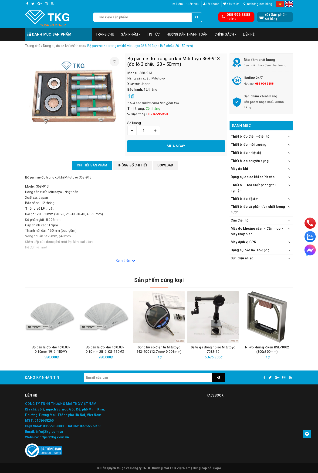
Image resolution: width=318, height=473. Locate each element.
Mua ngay (59, 357)
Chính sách (225, 34)
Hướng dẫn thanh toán (187, 34)
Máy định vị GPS (243, 242)
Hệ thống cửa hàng (258, 4)
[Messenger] (310, 250)
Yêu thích (233, 4)
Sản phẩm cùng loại (159, 280)
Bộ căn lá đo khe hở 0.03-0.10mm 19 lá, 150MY (51, 349)
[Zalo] (310, 236)
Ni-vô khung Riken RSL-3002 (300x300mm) (267, 349)
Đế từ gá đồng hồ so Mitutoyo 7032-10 (213, 349)
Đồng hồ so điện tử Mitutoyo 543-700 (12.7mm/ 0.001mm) (159, 349)
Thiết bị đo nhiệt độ (246, 153)
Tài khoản (212, 4)
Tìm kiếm (176, 4)
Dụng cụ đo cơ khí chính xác (253, 177)
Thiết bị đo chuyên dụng (250, 161)
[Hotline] (310, 223)
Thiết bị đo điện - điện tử (250, 136)
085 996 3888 (238, 15)
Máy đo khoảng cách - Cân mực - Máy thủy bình (257, 231)
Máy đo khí (239, 169)
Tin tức (153, 34)
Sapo (217, 468)
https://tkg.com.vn (54, 437)
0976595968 (158, 114)
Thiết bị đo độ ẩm (244, 199)
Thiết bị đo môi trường (249, 144)
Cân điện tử (240, 220)
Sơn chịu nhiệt (242, 258)
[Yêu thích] (114, 61)
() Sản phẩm (276, 16)
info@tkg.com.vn (49, 431)
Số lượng (134, 123)
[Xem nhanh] (76, 357)
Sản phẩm (130, 34)
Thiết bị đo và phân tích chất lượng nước (258, 209)
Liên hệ (249, 34)
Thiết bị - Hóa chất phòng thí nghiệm (253, 187)
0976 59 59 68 (90, 426)
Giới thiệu (193, 4)
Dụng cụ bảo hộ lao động (250, 250)
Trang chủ (105, 34)
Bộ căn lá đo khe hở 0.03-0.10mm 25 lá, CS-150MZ (105, 349)
